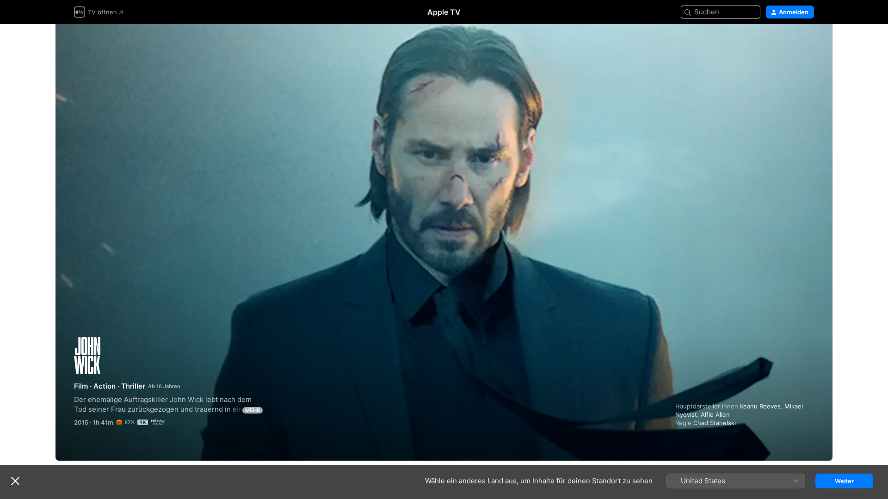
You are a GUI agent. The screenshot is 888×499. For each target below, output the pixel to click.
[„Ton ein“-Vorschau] (807, 42)
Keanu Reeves (760, 406)
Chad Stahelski (714, 422)
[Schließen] (15, 481)
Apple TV (444, 12)
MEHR (252, 410)
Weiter (844, 481)
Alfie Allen (715, 414)
